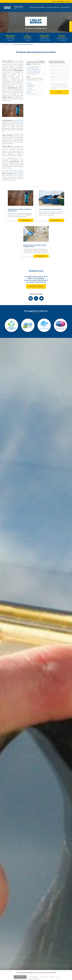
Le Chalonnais (30, 86)
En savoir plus (25, 220)
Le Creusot (30, 88)
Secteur (7, 44)
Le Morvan (30, 91)
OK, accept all (20, 977)
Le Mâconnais (30, 89)
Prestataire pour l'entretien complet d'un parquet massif (19, 210)
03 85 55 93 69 (61, 37)
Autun (11, 44)
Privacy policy (55, 977)
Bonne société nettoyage (33, 68)
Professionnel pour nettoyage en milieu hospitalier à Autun (34, 245)
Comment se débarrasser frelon (34, 71)
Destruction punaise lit (32, 74)
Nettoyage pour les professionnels (37, 7)
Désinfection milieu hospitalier (34, 72)
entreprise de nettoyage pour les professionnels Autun (12, 121)
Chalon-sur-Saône (31, 85)
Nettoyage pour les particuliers (53, 7)
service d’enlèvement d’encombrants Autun (12, 159)
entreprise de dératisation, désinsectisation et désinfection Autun (12, 171)
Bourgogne (30, 84)
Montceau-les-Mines (32, 94)
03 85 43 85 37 (44, 37)
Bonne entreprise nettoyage (33, 66)
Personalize (46, 977)
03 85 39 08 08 (27, 37)
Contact (68, 1)
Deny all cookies (34, 977)
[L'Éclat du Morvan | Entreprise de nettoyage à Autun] (7, 7)
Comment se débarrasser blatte (34, 69)
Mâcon (29, 92)
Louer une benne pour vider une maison (50, 209)
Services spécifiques (65, 7)
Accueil (54, 1)
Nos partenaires (61, 1)
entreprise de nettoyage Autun (14, 134)
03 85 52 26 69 (10, 37)
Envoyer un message (36, 286)
